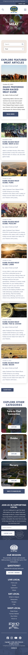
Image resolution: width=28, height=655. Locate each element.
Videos (14, 590)
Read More (10, 114)
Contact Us (14, 648)
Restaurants (14, 599)
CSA (14, 604)
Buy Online (14, 616)
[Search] (22, 44)
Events (14, 585)
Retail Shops (14, 611)
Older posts (7, 389)
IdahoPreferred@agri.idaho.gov (14, 568)
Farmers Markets (14, 613)
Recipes (14, 602)
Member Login (22, 3)
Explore (14, 427)
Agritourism (14, 587)
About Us (14, 618)
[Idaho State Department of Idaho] (14, 625)
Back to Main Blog (14, 491)
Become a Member (14, 572)
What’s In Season (14, 597)
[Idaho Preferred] (14, 9)
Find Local (14, 583)
